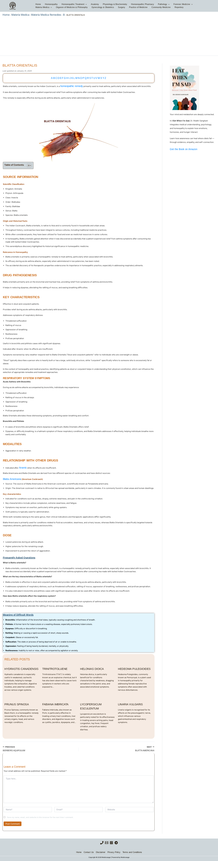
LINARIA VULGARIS (130, 704)
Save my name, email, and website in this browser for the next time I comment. (40, 817)
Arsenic (23, 467)
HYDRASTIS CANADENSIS (21, 668)
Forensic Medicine (181, 4)
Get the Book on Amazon (183, 149)
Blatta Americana (12, 479)
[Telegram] (116, 842)
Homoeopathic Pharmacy (142, 4)
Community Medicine (161, 7)
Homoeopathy (51, 4)
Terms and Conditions (132, 852)
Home (38, 4)
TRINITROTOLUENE (54, 668)
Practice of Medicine (138, 7)
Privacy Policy (113, 852)
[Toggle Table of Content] (28, 165)
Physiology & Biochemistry (115, 4)
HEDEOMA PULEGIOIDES (134, 668)
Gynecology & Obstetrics (103, 7)
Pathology (162, 4)
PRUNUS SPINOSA (16, 704)
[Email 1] (106, 842)
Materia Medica (42, 7)
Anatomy (95, 4)
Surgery (121, 7)
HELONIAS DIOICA (92, 668)
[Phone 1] (101, 842)
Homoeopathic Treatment (73, 4)
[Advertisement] (109, 35)
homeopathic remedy (71, 86)
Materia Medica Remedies (46, 14)
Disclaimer (100, 852)
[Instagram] (111, 842)
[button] (85, 4)
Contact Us (89, 852)
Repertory (179, 7)
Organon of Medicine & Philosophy (72, 7)
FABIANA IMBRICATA (55, 704)
